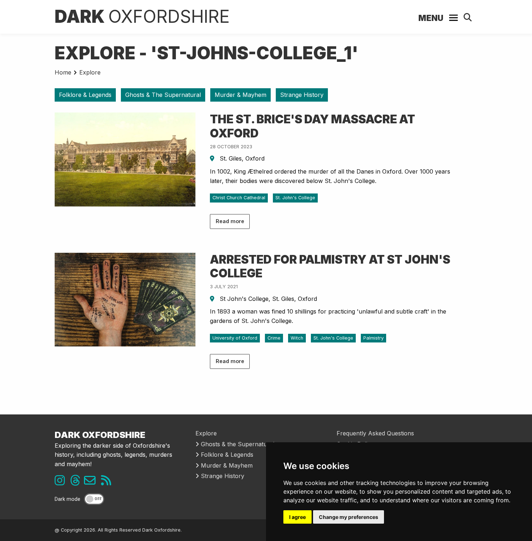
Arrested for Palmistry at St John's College (330, 266)
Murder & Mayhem (240, 94)
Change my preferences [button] (348, 517)
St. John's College (295, 197)
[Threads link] (77, 482)
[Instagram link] (61, 482)
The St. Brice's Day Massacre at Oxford (312, 126)
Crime (273, 338)
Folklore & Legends (85, 94)
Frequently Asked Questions (375, 433)
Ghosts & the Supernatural (236, 444)
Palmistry (373, 338)
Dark (142, 16)
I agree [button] (297, 517)
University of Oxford (234, 338)
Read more (230, 221)
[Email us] (92, 482)
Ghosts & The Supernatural (163, 94)
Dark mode (67, 499)
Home (63, 72)
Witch (297, 338)
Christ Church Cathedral (238, 197)
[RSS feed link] (108, 482)
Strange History (302, 94)
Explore (90, 72)
